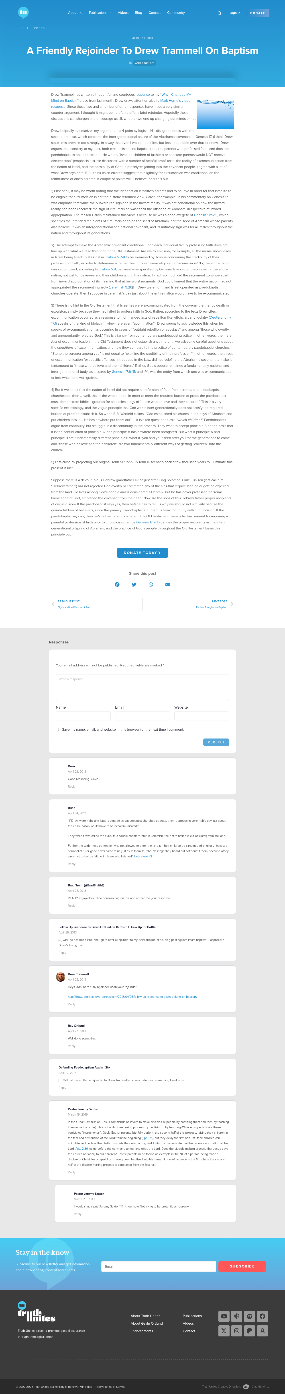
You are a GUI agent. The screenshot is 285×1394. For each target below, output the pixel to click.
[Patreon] (249, 1330)
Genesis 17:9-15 (205, 215)
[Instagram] (236, 1330)
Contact (154, 12)
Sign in (235, 12)
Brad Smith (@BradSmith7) (86, 885)
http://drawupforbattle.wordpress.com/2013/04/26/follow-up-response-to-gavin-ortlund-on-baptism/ (132, 996)
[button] (117, 584)
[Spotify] (249, 1316)
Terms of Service (115, 1387)
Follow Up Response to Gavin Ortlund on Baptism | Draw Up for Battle (107, 927)
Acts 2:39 (81, 1148)
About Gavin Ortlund (147, 1323)
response (143, 94)
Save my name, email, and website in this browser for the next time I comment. (123, 729)
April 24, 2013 (77, 813)
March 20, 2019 (84, 1199)
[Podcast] (236, 1316)
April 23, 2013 (77, 771)
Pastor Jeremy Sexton (83, 1109)
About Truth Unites (145, 1315)
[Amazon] (262, 1330)
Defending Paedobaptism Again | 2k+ (84, 1067)
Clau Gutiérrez (260, 1386)
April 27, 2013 (77, 1031)
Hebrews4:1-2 (143, 856)
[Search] (219, 13)
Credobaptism (144, 62)
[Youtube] (224, 1316)
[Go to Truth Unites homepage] (23, 12)
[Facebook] (262, 1316)
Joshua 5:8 (107, 269)
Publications (98, 12)
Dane (71, 766)
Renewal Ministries (80, 1387)
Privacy (98, 1387)
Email (119, 707)
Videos (123, 12)
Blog (138, 12)
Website (181, 707)
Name (61, 707)
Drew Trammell (78, 974)
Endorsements (142, 1331)
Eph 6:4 (147, 1138)
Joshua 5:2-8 (115, 257)
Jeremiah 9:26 (121, 287)
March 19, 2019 (78, 1114)
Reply (71, 786)
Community (176, 12)
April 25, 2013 (77, 890)
